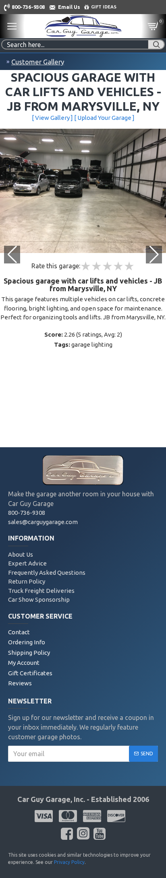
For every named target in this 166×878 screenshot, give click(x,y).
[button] (154, 254)
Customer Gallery (37, 62)
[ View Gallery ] (52, 117)
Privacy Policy (69, 862)
